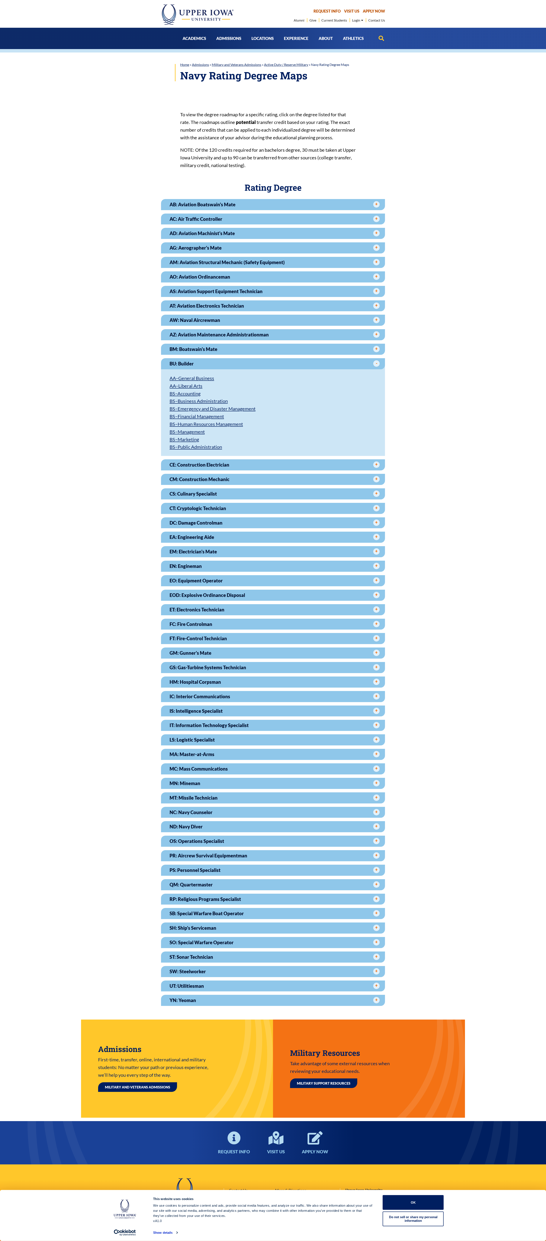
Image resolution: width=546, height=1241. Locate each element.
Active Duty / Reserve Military (286, 65)
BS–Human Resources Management (206, 424)
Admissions (200, 65)
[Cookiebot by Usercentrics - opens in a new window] (125, 1232)
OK (413, 1202)
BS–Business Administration (199, 401)
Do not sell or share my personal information (413, 1218)
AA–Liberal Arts (186, 386)
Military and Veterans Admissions (236, 65)
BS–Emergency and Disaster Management (213, 409)
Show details (163, 1232)
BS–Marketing (184, 439)
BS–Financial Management (197, 416)
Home (184, 65)
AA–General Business (192, 378)
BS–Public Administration (196, 447)
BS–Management (187, 432)
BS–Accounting (185, 393)
